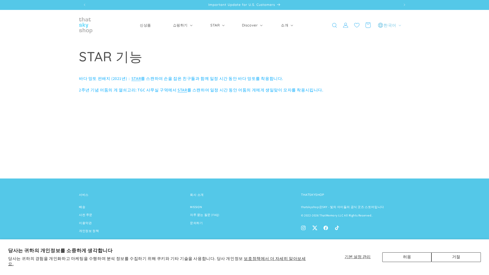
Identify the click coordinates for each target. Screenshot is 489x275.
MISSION (196, 207)
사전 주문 (85, 215)
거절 (456, 257)
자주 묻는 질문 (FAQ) (204, 215)
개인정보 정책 (89, 231)
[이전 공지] (84, 5)
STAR (136, 78)
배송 (82, 207)
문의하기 (196, 223)
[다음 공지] (404, 5)
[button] (180, 25)
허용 (407, 257)
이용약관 (85, 223)
